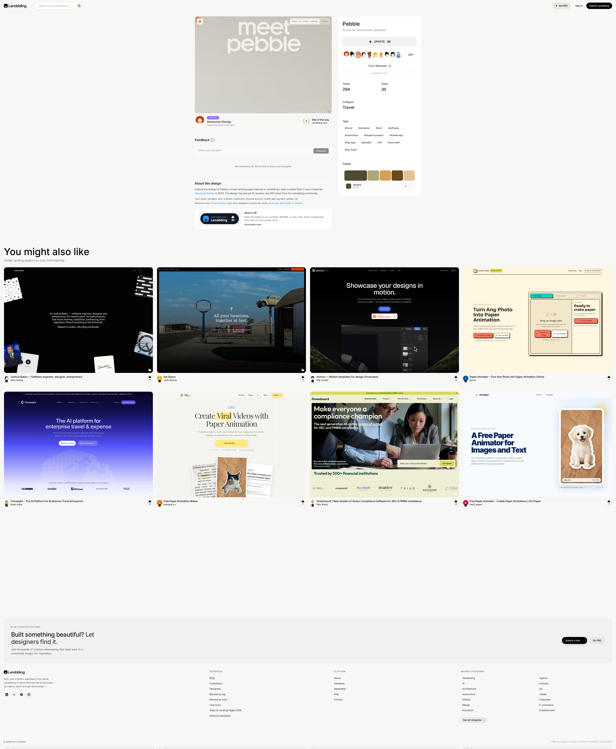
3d (296, 199)
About (337, 678)
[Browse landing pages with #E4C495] (409, 175)
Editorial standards (220, 715)
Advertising (468, 678)
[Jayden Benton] (369, 55)
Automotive (468, 694)
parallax (290, 199)
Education (468, 710)
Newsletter (340, 688)
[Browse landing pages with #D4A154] (385, 175)
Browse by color (218, 699)
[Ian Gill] (387, 55)
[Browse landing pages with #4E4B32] (355, 175)
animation (212, 199)
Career (543, 694)
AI (463, 683)
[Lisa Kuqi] (398, 55)
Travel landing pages (221, 203)
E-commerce (546, 705)
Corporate (544, 699)
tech (220, 199)
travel (203, 199)
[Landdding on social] (7, 695)
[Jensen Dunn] (358, 55)
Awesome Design (204, 193)
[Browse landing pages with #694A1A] (397, 175)
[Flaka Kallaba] (352, 55)
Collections (216, 683)
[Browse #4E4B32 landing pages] (411, 186)
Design (466, 705)
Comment (321, 150)
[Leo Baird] (381, 55)
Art (541, 688)
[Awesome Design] (346, 55)
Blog (212, 678)
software (228, 199)
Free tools (215, 705)
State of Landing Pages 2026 (226, 710)
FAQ (336, 694)
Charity (466, 699)
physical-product (254, 199)
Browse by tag (217, 694)
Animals (543, 683)
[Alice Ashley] (364, 55)
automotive (239, 199)
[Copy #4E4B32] (405, 186)
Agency (543, 678)
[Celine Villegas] (375, 55)
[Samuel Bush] (393, 55)
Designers (215, 688)
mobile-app (269, 199)
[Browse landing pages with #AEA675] (373, 175)
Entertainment (547, 710)
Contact (338, 699)
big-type (281, 199)
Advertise (339, 683)
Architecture (469, 688)
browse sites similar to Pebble (286, 203)
